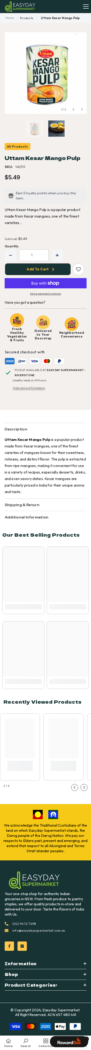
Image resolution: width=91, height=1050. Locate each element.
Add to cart (38, 269)
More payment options (45, 293)
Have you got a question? (25, 302)
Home (10, 18)
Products (26, 18)
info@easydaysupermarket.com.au (38, 930)
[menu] (86, 6)
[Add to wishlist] (78, 269)
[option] (46, 73)
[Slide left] (74, 787)
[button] (73, 109)
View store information (29, 388)
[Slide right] (84, 787)
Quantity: (12, 246)
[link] (23, 606)
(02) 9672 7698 (24, 924)
